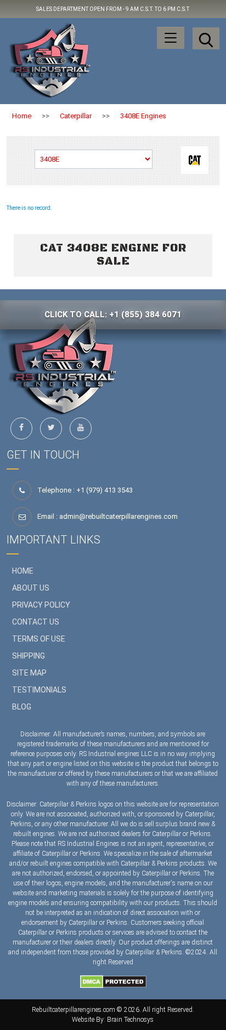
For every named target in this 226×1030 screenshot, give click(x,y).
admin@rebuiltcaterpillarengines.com (118, 516)
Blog (21, 706)
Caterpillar (76, 116)
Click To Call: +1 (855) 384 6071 (113, 314)
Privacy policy (41, 604)
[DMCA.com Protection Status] (113, 981)
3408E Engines (143, 116)
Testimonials (39, 689)
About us (30, 587)
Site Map (29, 672)
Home (21, 116)
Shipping (28, 655)
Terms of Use (38, 638)
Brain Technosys (130, 1019)
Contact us (35, 621)
